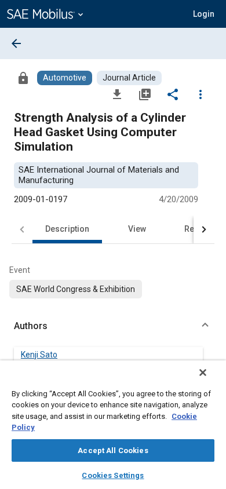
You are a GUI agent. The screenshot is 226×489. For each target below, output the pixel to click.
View (137, 228)
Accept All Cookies (113, 450)
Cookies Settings (113, 475)
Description (67, 228)
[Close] (202, 372)
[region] (113, 424)
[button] (113, 326)
